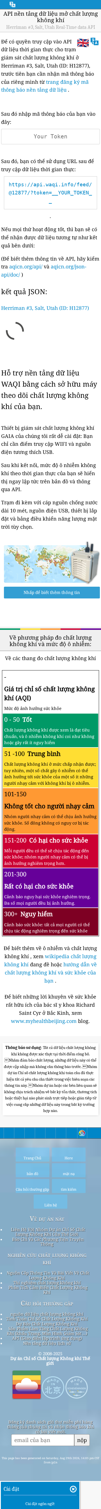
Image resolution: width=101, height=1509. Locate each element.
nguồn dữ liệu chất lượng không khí (46, 1314)
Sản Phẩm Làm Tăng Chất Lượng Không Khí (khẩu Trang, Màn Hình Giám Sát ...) (47, 1331)
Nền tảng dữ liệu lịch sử (47, 1343)
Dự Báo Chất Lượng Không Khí (47, 1324)
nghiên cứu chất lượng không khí (47, 1258)
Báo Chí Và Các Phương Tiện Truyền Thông (48, 1241)
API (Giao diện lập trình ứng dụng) (47, 1338)
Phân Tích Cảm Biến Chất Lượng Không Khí (48, 1290)
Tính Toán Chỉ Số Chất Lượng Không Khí (47, 1319)
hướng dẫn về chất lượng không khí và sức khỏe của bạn (51, 972)
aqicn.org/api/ (25, 266)
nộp (82, 1439)
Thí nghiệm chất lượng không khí (47, 1282)
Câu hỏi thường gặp (47, 1303)
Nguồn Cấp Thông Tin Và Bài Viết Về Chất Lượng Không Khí (48, 1275)
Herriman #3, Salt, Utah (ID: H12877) (45, 308)
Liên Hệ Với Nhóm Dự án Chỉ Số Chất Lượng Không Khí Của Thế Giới (48, 1232)
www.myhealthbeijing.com (44, 1021)
